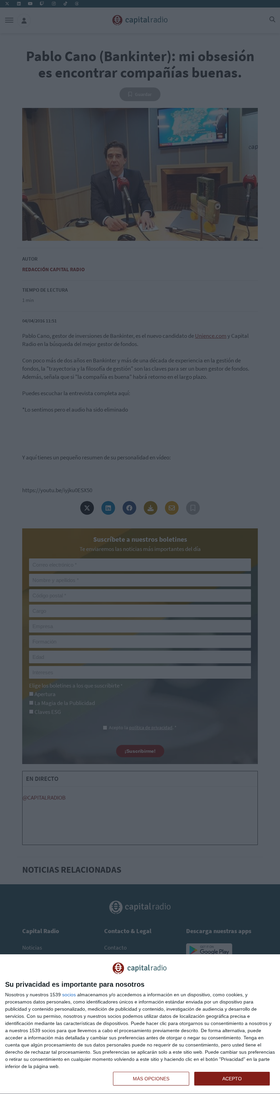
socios (69, 994)
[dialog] (140, 1024)
